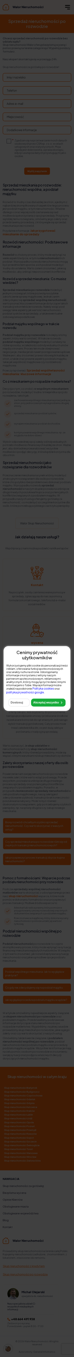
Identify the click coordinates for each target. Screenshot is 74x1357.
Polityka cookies (43, 688)
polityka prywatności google (25, 692)
